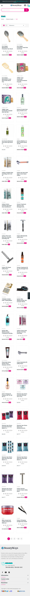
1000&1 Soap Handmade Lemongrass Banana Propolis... (22, 79)
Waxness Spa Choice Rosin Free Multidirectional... (22, 427)
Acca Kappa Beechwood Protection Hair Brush (7, 48)
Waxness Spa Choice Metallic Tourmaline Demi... (7, 490)
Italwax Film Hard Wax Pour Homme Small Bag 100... (6, 237)
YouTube (5, 572)
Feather (4, 297)
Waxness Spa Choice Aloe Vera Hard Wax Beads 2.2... (7, 458)
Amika (18, 139)
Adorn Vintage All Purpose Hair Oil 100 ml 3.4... (7, 395)
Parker (18, 170)
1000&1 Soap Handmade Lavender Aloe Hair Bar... (7, 111)
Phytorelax (4, 360)
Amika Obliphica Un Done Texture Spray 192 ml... (22, 142)
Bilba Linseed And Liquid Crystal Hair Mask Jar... (6, 522)
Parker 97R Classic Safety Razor (6, 268)
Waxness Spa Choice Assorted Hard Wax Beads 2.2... (7, 427)
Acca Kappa (4, 44)
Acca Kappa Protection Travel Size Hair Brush (22, 48)
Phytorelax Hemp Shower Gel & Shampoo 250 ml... (6, 364)
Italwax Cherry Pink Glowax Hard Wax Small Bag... (22, 332)
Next (21, 538)
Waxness (4, 423)
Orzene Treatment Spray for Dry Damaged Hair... (21, 206)
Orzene (18, 202)
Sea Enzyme (4, 139)
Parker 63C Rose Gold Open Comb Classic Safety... (22, 174)
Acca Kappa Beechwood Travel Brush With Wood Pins (6, 79)
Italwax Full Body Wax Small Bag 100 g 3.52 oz (7, 174)
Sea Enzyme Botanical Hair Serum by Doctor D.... (7, 142)
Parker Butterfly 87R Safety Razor (22, 363)
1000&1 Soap (5, 107)
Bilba (3, 518)
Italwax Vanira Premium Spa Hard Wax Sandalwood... (6, 206)
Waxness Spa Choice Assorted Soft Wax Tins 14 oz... (22, 395)
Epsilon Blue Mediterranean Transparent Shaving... (7, 332)
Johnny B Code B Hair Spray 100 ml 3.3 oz (22, 110)
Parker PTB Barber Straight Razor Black (22, 521)
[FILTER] (29, 298)
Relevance (16, 25)
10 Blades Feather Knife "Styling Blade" (7, 299)
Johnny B (19, 107)
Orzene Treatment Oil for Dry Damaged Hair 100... (22, 269)
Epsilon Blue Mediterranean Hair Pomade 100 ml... (22, 300)
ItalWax (4, 170)
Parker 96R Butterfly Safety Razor (22, 236)
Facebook (2, 572)
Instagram (9, 572)
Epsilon (18, 297)
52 (18, 538)
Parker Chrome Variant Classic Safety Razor (22, 490)
